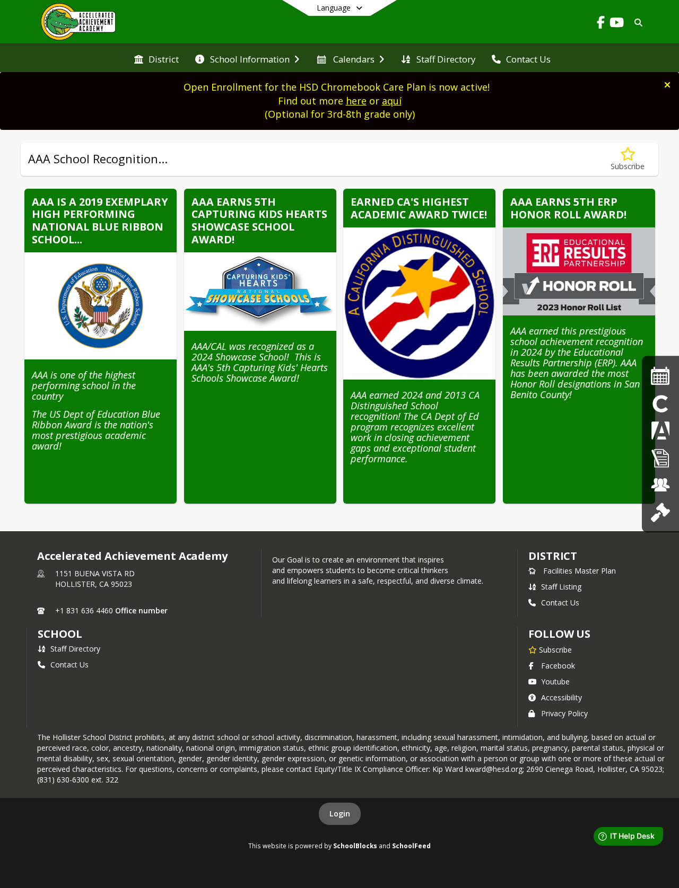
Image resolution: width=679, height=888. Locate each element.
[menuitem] (156, 58)
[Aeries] (660, 430)
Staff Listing (561, 587)
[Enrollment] (660, 458)
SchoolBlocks (355, 845)
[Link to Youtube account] (616, 24)
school (60, 634)
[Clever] (660, 403)
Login (339, 813)
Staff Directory (75, 649)
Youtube (555, 681)
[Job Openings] (660, 485)
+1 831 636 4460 (84, 610)
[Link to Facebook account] (600, 24)
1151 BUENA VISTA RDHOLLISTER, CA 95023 (95, 578)
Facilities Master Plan (579, 571)
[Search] (636, 22)
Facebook (558, 666)
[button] (667, 85)
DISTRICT (552, 556)
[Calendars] (660, 376)
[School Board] (660, 512)
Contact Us (560, 602)
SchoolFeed (411, 845)
